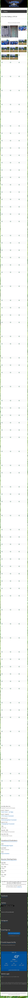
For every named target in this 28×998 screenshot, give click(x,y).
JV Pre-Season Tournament (7, 816)
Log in (2, 976)
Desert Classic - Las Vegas (7, 812)
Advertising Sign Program (7, 845)
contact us (19, 886)
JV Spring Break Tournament (7, 823)
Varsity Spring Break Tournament (9, 819)
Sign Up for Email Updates (13, 933)
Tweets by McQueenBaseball (7, 912)
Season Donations (5, 853)
